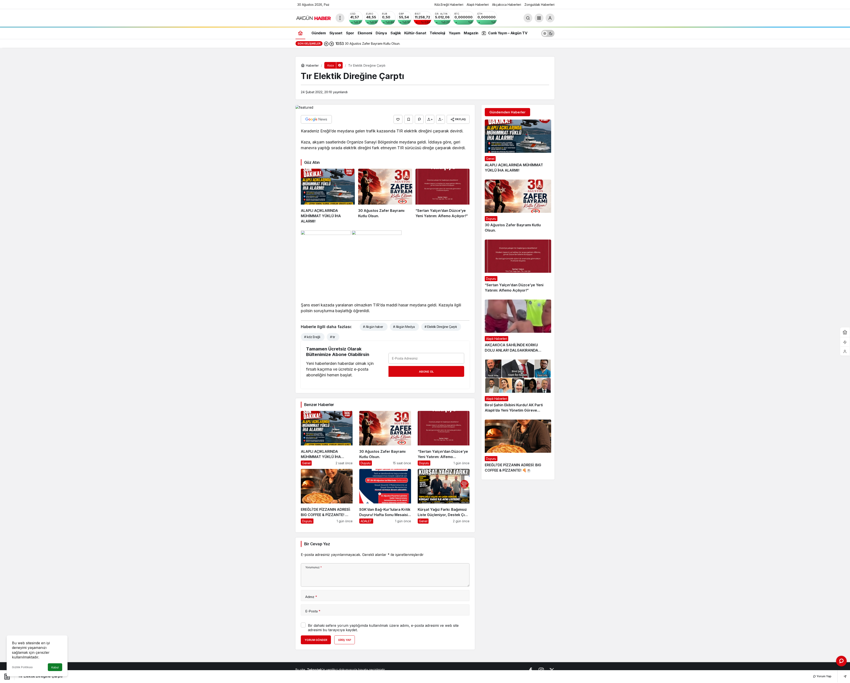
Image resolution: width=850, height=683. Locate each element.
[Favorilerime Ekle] (408, 119)
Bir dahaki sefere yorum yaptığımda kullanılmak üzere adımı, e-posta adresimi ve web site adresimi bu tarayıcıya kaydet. (383, 627)
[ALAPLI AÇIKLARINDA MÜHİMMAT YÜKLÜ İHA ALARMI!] (328, 196)
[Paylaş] (841, 676)
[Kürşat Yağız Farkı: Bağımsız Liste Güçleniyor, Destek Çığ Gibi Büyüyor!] (443, 496)
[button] (539, 18)
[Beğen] (398, 119)
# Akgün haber (373, 327)
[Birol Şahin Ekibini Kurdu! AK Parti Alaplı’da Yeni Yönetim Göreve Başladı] (518, 388)
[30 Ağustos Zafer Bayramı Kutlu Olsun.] (385, 196)
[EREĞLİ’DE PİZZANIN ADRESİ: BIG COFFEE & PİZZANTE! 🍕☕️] (327, 496)
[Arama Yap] (528, 18)
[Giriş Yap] (550, 18)
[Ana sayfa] (300, 33)
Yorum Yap (823, 676)
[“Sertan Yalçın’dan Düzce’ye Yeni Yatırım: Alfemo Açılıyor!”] (442, 196)
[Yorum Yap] (419, 119)
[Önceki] (326, 43)
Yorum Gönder (316, 640)
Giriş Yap (344, 640)
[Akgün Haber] (314, 17)
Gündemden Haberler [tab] (507, 112)
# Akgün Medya (404, 327)
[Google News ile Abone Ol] (316, 119)
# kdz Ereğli (312, 337)
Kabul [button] (55, 667)
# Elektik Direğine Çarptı (441, 327)
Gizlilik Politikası (22, 667)
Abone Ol (426, 371)
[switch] (547, 33)
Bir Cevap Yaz (317, 544)
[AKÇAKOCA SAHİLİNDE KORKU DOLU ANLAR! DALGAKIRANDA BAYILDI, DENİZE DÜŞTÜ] (518, 328)
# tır (332, 337)
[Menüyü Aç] (340, 18)
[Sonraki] (331, 43)
